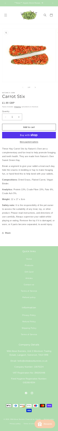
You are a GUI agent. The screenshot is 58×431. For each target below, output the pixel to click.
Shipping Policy (29, 328)
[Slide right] (35, 87)
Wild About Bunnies (17, 419)
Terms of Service (29, 291)
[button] (6, 15)
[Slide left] (23, 87)
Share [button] (8, 233)
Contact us (29, 284)
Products (29, 265)
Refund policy (29, 297)
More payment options (29, 142)
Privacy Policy (29, 315)
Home (29, 259)
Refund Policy (29, 321)
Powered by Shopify (33, 419)
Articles (29, 278)
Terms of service (30, 423)
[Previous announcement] (5, 3)
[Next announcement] (53, 3)
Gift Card (29, 272)
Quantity (5, 111)
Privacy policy (15, 423)
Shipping (17, 107)
